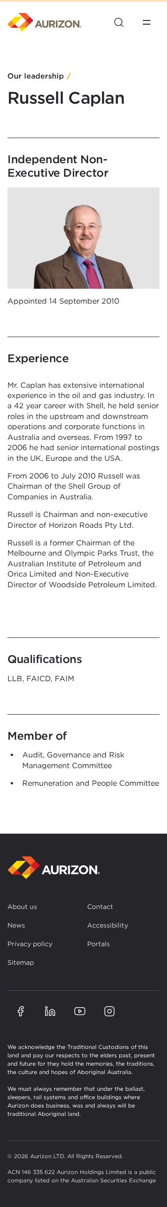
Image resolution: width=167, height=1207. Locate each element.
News (16, 925)
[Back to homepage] (53, 868)
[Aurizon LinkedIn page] (50, 1011)
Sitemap (20, 962)
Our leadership (35, 76)
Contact (100, 906)
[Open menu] (147, 22)
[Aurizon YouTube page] (80, 1011)
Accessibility (107, 925)
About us (22, 906)
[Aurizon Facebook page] (20, 1011)
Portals (98, 944)
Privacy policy (29, 944)
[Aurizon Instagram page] (109, 1011)
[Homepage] (44, 22)
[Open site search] (119, 22)
